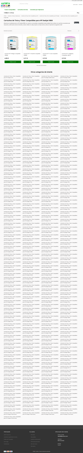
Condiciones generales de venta (10, 437)
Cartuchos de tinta (23, 9)
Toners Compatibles (9, 9)
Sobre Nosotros (7, 434)
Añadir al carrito (13, 61)
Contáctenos (6, 443)
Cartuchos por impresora (37, 9)
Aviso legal (6, 441)
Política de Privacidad (8, 439)
